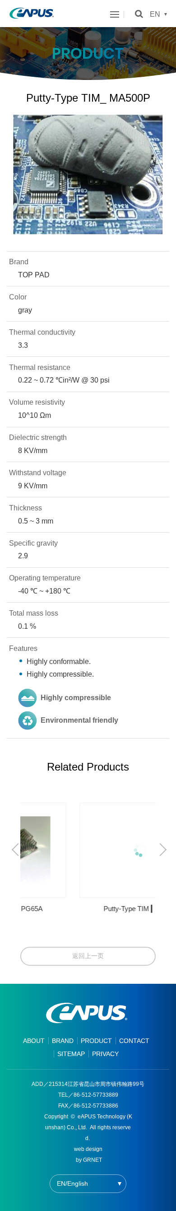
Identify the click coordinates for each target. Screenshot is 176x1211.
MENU (117, 14)
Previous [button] (17, 849)
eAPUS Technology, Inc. (31, 13)
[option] (88, 861)
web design (88, 1149)
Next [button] (161, 849)
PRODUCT (96, 1040)
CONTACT (134, 1040)
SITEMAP (71, 1053)
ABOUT (34, 1040)
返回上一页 (88, 955)
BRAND (63, 1040)
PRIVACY (105, 1053)
